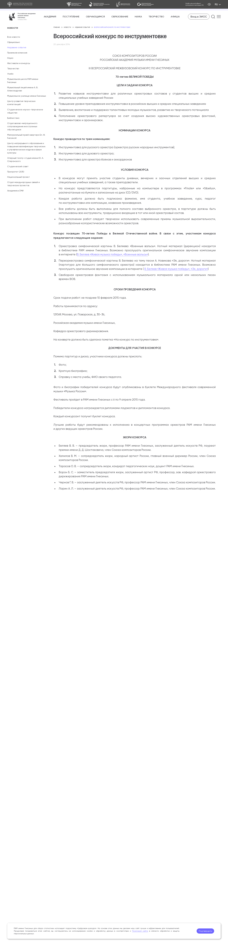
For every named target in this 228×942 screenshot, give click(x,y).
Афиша (175, 16)
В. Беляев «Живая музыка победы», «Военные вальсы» (112, 254)
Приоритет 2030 (15, 171)
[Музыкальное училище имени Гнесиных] (74, 4)
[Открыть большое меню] (219, 16)
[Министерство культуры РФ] (21, 4)
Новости (67, 27)
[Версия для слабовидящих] (209, 4)
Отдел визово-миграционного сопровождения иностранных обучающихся (22, 126)
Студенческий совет (17, 166)
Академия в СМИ (15, 190)
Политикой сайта (140, 931)
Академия (50, 16)
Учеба (10, 74)
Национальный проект (18, 177)
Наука (138, 16)
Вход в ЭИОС (199, 16)
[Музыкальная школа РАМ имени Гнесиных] (123, 4)
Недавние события (16, 47)
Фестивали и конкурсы (18, 63)
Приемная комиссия (17, 52)
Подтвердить (205, 931)
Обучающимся (95, 16)
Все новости (13, 37)
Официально (13, 42)
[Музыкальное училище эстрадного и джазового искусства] (99, 4)
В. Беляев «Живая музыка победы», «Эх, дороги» (176, 268)
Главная (56, 27)
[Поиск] (213, 16)
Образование (119, 16)
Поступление (71, 16)
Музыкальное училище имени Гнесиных (26, 96)
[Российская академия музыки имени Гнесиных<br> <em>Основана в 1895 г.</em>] (21, 17)
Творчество (156, 16)
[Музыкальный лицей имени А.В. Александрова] (145, 4)
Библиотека (13, 118)
